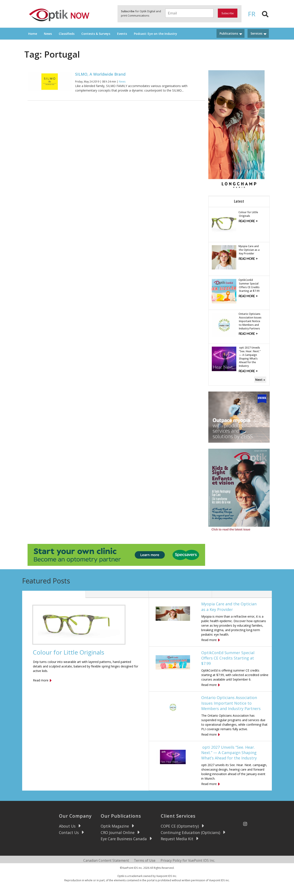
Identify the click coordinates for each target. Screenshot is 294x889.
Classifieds (66, 34)
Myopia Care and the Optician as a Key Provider (249, 249)
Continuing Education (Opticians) (190, 832)
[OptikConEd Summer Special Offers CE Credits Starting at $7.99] (224, 291)
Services (256, 33)
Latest (239, 201)
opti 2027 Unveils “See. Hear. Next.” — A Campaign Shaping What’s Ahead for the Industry (249, 357)
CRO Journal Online (118, 832)
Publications (229, 33)
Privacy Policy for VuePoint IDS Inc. (188, 860)
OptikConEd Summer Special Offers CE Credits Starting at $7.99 (249, 285)
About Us (67, 826)
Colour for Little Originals (248, 214)
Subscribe (227, 13)
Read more (40, 680)
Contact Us (69, 832)
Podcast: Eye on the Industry (155, 34)
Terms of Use (144, 860)
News (48, 34)
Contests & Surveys (95, 34)
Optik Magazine (115, 826)
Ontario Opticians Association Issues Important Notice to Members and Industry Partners (250, 321)
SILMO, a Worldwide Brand (100, 74)
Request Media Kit (177, 838)
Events (122, 34)
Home (32, 34)
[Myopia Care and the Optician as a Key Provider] (224, 257)
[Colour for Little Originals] (224, 223)
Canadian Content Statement (106, 860)
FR (251, 13)
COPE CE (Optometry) (180, 826)
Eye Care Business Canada (124, 838)
